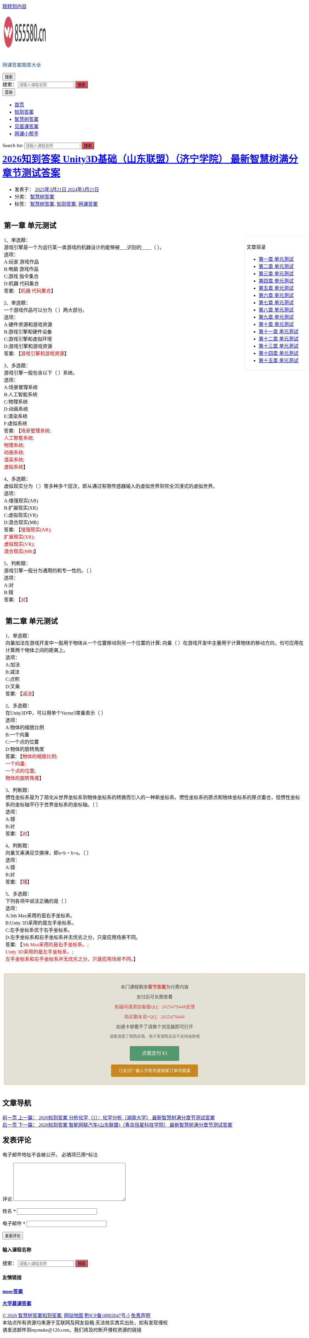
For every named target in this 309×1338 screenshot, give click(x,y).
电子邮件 (13, 1223)
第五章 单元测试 (276, 288)
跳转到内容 (14, 6)
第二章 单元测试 (276, 266)
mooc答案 (12, 1291)
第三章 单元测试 (276, 273)
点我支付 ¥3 (154, 1053)
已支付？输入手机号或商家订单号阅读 (154, 1070)
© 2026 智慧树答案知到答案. (32, 1315)
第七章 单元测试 (276, 302)
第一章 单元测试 (276, 259)
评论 (7, 1199)
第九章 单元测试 (276, 317)
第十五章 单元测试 (278, 360)
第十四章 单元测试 (278, 353)
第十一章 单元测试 (278, 331)
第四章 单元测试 (276, 280)
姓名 (9, 1211)
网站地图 (73, 1315)
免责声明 (140, 1315)
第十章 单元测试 (276, 324)
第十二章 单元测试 (278, 338)
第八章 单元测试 (276, 309)
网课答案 (88, 204)
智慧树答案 (42, 196)
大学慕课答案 (16, 1303)
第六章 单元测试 (276, 295)
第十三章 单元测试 (278, 346)
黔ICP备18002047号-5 (107, 1315)
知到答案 (66, 204)
